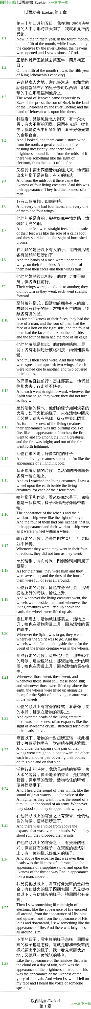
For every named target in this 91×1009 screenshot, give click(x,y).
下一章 (63, 3)
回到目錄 (8, 2)
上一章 (52, 3)
